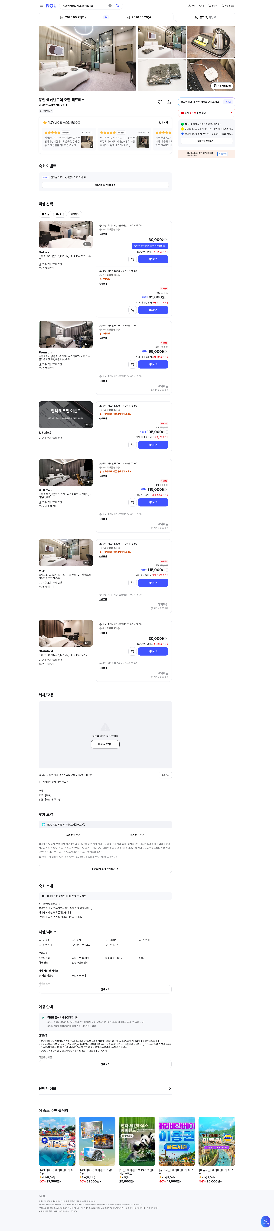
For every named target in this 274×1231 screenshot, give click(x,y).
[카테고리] (41, 6)
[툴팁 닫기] (166, 246)
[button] (41, 214)
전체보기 (163, 122)
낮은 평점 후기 (137, 834)
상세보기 (103, 234)
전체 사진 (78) (224, 86)
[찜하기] (159, 102)
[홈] (51, 6)
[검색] (117, 6)
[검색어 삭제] (110, 6)
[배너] (206, 154)
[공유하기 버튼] (168, 102)
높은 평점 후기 (73, 834)
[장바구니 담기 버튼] (132, 259)
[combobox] (84, 5)
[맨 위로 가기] (266, 1223)
